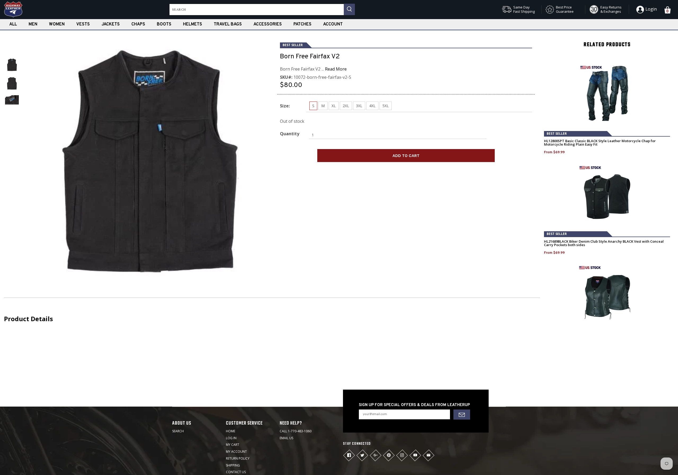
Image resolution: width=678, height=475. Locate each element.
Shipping (233, 465)
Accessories (267, 24)
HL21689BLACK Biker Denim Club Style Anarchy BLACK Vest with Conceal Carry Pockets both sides (604, 243)
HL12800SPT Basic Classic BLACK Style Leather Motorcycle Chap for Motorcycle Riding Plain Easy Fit (600, 142)
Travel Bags (228, 24)
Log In (231, 438)
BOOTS (164, 24)
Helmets (192, 24)
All (13, 24)
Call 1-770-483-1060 (295, 431)
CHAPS (138, 24)
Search (178, 431)
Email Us (286, 438)
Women (57, 24)
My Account (236, 451)
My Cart (232, 444)
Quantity (289, 134)
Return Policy (237, 458)
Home (230, 431)
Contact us (236, 472)
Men (33, 24)
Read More (336, 69)
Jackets (110, 24)
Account (333, 24)
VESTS (83, 24)
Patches (302, 24)
